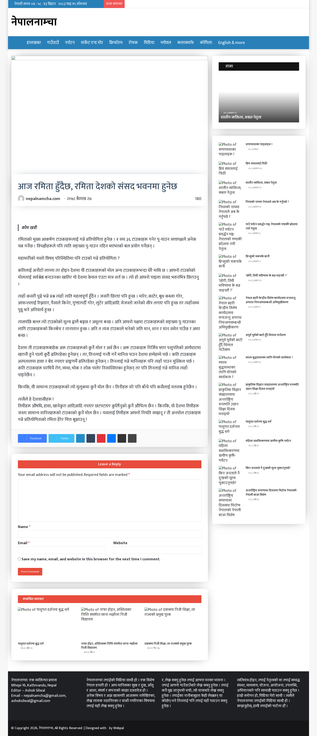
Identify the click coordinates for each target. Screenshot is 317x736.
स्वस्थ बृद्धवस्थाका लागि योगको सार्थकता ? (269, 357)
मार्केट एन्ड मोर (92, 42)
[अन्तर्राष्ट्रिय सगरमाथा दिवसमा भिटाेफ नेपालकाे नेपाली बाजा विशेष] (230, 502)
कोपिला (206, 42)
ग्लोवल (165, 42)
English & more (231, 42)
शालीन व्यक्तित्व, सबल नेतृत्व (241, 117)
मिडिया (149, 42)
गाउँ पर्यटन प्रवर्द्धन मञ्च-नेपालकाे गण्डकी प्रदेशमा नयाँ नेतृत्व (272, 226)
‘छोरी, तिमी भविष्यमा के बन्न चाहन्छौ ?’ (266, 275)
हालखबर (34, 42)
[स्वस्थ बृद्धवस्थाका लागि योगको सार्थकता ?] (230, 367)
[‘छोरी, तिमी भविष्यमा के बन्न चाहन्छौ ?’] (230, 283)
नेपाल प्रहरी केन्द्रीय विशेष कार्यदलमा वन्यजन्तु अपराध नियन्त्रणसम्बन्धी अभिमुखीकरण (270, 300)
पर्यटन (70, 42)
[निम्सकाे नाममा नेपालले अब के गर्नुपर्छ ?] (230, 209)
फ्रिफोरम (115, 42)
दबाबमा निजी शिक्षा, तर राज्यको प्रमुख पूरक (168, 643)
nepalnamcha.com (43, 198)
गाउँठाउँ (53, 42)
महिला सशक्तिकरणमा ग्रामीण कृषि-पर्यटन (268, 440)
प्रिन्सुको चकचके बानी (258, 256)
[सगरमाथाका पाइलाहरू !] (230, 150)
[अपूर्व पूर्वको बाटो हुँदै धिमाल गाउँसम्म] (230, 342)
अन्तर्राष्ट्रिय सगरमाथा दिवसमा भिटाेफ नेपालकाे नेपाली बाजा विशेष (271, 492)
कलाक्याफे (185, 42)
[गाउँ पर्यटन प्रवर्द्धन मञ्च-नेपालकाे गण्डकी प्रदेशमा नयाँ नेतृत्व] (230, 236)
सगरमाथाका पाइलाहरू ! (259, 144)
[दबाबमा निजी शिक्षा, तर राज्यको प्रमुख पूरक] (172, 623)
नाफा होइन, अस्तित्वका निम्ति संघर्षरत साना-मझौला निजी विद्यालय (109, 645)
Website (120, 543)
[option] (259, 98)
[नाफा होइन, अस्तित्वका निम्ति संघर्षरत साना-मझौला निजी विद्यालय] (109, 623)
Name (24, 527)
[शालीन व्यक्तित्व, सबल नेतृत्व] (230, 189)
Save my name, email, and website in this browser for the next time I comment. (91, 559)
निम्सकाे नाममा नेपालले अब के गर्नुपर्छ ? (267, 201)
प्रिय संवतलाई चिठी (256, 163)
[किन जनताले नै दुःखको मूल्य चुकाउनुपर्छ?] (230, 475)
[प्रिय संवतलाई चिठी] (230, 169)
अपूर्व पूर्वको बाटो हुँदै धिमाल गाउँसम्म (266, 335)
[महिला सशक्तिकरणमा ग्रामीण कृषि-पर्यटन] (230, 451)
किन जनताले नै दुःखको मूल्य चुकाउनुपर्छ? (268, 468)
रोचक (133, 42)
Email (24, 543)
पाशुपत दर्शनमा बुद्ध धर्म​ (31, 643)
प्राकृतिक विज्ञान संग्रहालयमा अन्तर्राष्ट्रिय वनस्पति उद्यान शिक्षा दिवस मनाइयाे (272, 386)
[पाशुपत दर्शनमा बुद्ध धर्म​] (46, 623)
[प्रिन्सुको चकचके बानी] (230, 262)
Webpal (118, 728)
